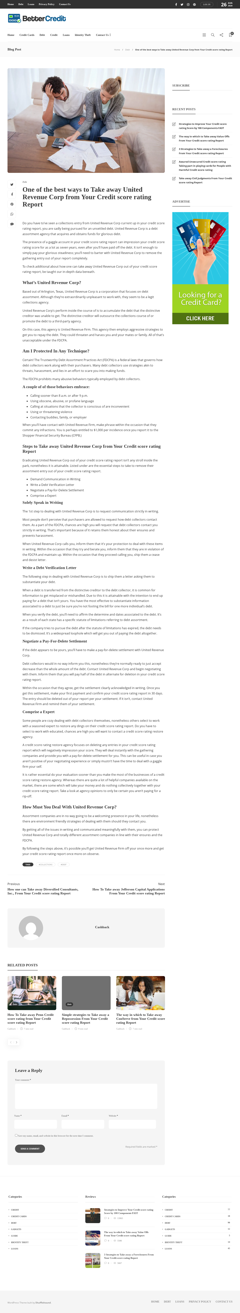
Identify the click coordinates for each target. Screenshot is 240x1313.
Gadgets (16, 1229)
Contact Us (64, 4)
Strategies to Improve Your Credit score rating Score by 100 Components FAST (203, 126)
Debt (20, 4)
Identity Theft (83, 35)
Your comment (23, 1080)
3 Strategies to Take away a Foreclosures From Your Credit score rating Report (203, 151)
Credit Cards (27, 35)
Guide (14, 1236)
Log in (206, 4)
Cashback (12, 1029)
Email (65, 1116)
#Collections (45, 864)
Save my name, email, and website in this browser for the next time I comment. (55, 1136)
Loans (31, 4)
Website (113, 1116)
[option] (32, 1004)
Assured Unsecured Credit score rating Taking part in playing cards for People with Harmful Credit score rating (205, 166)
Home (11, 4)
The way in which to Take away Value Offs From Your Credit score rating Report (204, 138)
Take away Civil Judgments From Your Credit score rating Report (205, 180)
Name (18, 1116)
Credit (54, 35)
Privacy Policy (47, 4)
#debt (64, 864)
